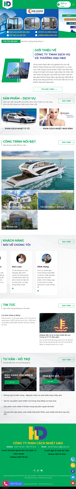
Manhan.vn (49, 484)
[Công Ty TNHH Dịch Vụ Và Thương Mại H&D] (7, 5)
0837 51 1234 (31, 447)
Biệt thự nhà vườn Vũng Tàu (17, 207)
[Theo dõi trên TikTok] (38, 470)
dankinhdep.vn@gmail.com (58, 447)
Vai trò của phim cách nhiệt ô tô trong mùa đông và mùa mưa (30, 401)
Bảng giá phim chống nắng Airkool (24, 41)
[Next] (72, 23)
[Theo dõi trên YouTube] (41, 470)
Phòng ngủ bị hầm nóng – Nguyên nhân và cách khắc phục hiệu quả (33, 395)
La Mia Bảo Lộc (11, 227)
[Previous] (4, 23)
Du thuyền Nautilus (13, 187)
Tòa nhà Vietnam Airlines (52, 207)
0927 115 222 (19, 447)
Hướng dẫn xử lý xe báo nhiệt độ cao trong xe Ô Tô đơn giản (54, 336)
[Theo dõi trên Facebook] (34, 470)
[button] (73, 4)
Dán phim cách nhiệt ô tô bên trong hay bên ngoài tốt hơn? (29, 407)
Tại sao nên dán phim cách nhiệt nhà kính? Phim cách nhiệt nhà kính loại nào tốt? (36, 413)
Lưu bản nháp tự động (10, 315)
